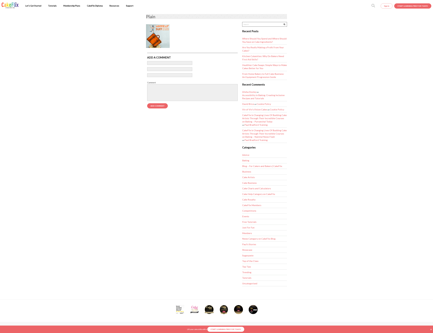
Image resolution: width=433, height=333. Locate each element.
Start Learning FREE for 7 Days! (412, 6)
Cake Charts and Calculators (256, 188)
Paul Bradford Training (256, 124)
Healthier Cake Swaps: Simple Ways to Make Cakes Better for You (264, 67)
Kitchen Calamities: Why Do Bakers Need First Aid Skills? (263, 58)
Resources (114, 6)
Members (247, 233)
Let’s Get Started (33, 6)
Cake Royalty (249, 199)
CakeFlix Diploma (95, 6)
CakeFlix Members (251, 205)
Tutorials (52, 6)
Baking (245, 160)
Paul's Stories (249, 244)
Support (129, 6)
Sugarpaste (247, 255)
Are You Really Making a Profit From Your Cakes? (263, 49)
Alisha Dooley (249, 92)
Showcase (247, 249)
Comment (151, 82)
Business (246, 171)
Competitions (249, 210)
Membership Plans (71, 6)
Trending (246, 272)
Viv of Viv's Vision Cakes (254, 109)
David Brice (248, 104)
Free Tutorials (249, 221)
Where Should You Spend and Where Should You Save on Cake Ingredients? (264, 40)
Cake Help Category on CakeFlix (258, 194)
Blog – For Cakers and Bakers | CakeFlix (262, 166)
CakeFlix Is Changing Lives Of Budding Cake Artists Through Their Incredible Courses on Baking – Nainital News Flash (264, 133)
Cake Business (249, 182)
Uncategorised (249, 283)
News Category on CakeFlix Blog (258, 238)
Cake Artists (248, 177)
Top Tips (246, 266)
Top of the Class (250, 261)
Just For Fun (248, 227)
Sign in (386, 6)
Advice (245, 155)
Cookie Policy (264, 104)
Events (245, 216)
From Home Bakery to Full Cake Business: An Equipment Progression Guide (263, 75)
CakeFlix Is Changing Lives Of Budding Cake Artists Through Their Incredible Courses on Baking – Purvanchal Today (264, 118)
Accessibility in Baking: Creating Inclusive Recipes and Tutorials (263, 97)
